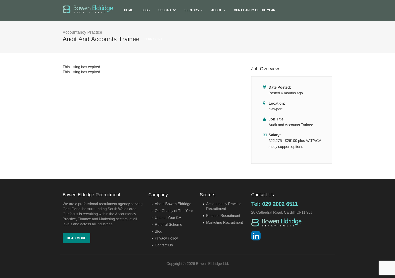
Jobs (146, 10)
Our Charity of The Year (254, 10)
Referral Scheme (168, 224)
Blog (158, 231)
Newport (275, 109)
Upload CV (167, 10)
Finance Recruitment (223, 216)
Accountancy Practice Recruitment (223, 206)
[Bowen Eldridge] (88, 9)
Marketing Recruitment (224, 222)
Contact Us (164, 245)
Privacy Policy (166, 238)
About (216, 10)
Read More (76, 238)
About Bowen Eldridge (173, 204)
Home (128, 10)
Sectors (191, 10)
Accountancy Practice (82, 32)
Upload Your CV (168, 218)
